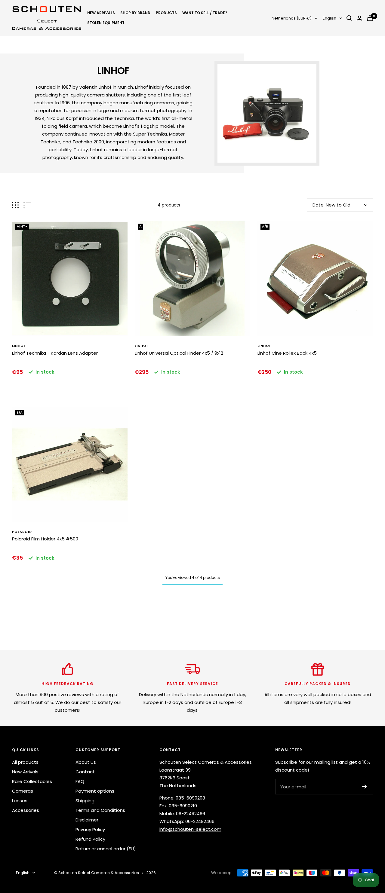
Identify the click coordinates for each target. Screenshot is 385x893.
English (329, 18)
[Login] (359, 18)
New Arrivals (101, 12)
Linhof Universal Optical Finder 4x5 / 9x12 (179, 353)
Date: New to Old (331, 205)
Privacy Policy (90, 829)
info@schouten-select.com (190, 829)
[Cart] (370, 18)
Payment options (94, 791)
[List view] (27, 205)
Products (166, 12)
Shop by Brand (135, 12)
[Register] (364, 786)
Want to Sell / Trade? (204, 12)
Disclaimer (86, 820)
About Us (85, 762)
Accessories (25, 810)
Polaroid (22, 531)
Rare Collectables (32, 781)
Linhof (19, 345)
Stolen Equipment (106, 22)
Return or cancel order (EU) (105, 849)
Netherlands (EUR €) (292, 18)
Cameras (22, 791)
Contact (85, 772)
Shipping (84, 800)
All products (25, 762)
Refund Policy (90, 839)
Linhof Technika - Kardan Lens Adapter (55, 353)
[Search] (349, 18)
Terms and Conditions (100, 810)
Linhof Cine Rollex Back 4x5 (287, 353)
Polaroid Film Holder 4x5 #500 (45, 539)
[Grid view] (15, 205)
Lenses (19, 800)
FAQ (79, 781)
